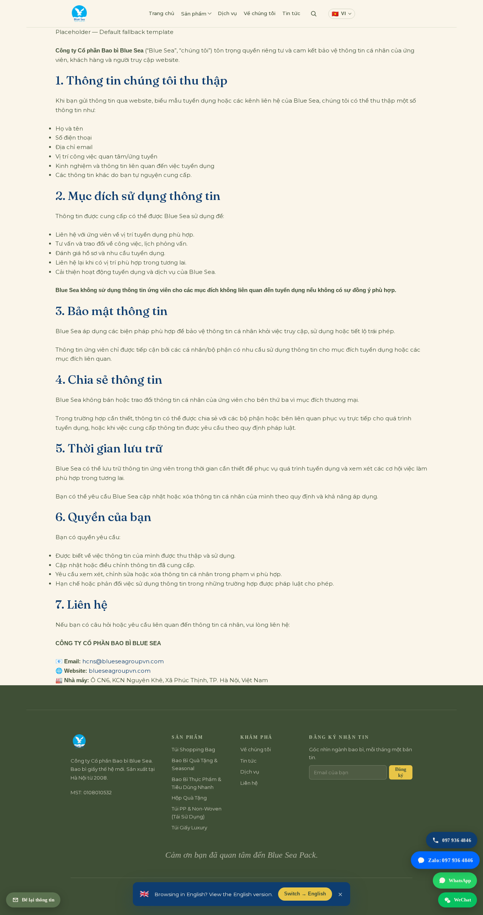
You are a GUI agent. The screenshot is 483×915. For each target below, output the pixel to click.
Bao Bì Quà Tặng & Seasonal (194, 764)
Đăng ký (400, 772)
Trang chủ (161, 13)
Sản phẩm (193, 14)
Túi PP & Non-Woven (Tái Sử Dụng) (197, 813)
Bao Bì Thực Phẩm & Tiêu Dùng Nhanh (196, 783)
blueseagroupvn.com (120, 670)
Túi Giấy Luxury (189, 827)
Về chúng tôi (259, 13)
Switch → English (305, 894)
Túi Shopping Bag (193, 749)
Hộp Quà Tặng (189, 798)
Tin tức (291, 13)
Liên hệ (372, 13)
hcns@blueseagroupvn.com (123, 661)
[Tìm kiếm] (313, 13)
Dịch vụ (227, 13)
